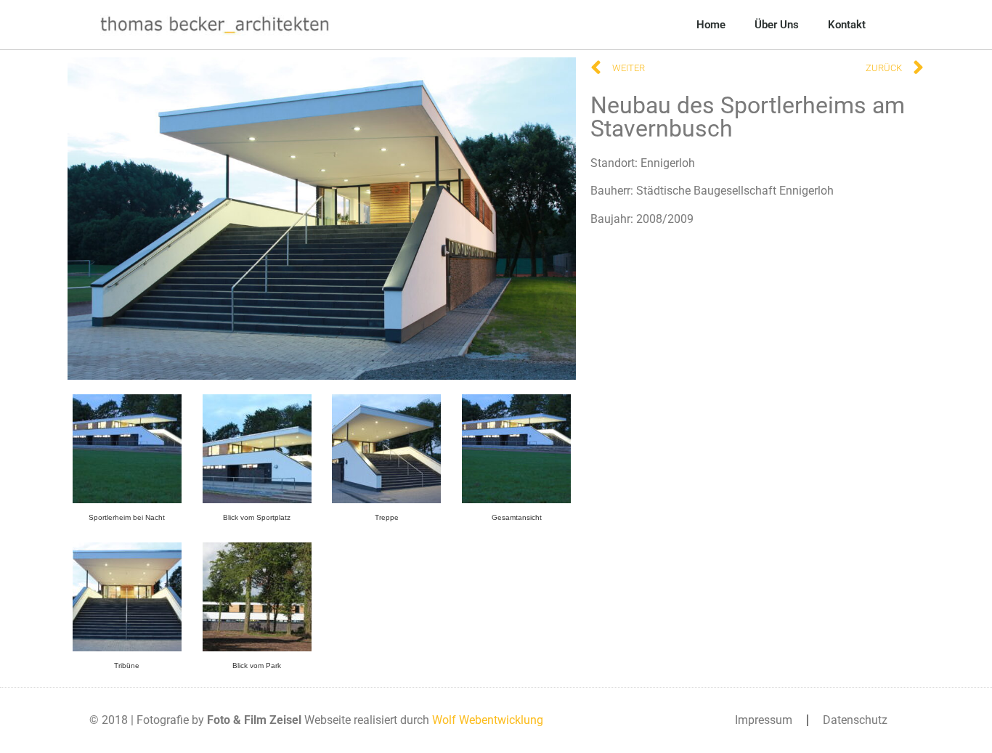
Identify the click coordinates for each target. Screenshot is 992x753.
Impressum (763, 720)
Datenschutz (855, 720)
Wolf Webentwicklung (487, 720)
